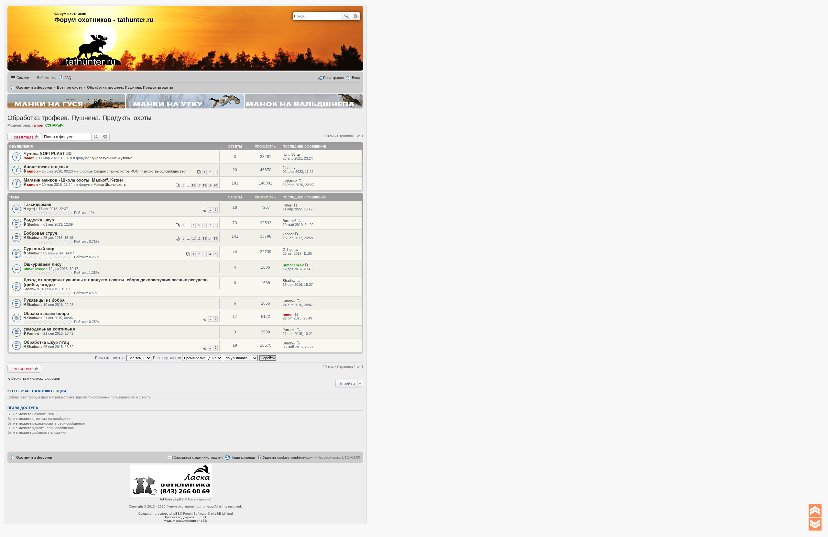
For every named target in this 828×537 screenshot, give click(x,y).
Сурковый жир (39, 248)
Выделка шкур (39, 220)
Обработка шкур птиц (46, 342)
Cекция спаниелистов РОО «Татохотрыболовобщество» (140, 171)
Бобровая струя (40, 233)
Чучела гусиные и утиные (111, 158)
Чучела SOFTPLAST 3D (47, 153)
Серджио (290, 181)
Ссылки (22, 78)
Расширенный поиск (355, 16)
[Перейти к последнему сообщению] (298, 154)
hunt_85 (289, 154)
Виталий (289, 221)
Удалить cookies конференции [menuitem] (287, 457)
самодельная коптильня (49, 329)
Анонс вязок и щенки (46, 166)
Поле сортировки (167, 358)
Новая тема (22, 137)
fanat (286, 168)
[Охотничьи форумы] (81, 35)
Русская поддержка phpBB (185, 517)
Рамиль (33, 333)
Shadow (33, 224)
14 (210, 238)
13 (204, 238)
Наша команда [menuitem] (243, 457)
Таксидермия (37, 204)
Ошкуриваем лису (42, 264)
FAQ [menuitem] (67, 78)
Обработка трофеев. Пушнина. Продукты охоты (79, 117)
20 (215, 185)
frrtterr (288, 205)
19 (210, 185)
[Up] (815, 510)
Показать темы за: (110, 358)
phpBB (174, 513)
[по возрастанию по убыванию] (241, 358)
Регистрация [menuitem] (333, 78)
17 (199, 185)
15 (215, 238)
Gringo (288, 250)
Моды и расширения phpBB (185, 520)
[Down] (815, 524)
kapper (288, 234)
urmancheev (34, 269)
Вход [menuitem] (356, 78)
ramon (37, 125)
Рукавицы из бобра (44, 300)
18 (204, 185)
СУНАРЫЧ (54, 125)
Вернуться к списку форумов (35, 378)
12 (199, 238)
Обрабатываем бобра (46, 313)
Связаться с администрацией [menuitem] (198, 457)
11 (193, 238)
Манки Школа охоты (109, 184)
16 (193, 185)
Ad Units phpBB (172, 499)
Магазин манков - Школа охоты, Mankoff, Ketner (73, 180)
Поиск (346, 16)
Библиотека (46, 78)
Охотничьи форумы (34, 457)
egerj (31, 209)
